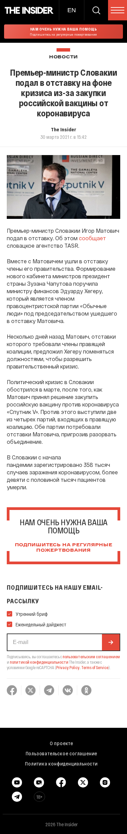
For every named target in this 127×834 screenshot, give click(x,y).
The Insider (63, 129)
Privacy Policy (68, 667)
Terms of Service (94, 667)
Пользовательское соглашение (62, 753)
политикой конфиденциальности (39, 662)
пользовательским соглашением (91, 656)
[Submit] (111, 642)
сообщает (92, 238)
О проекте (61, 743)
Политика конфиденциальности (61, 763)
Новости (63, 57)
